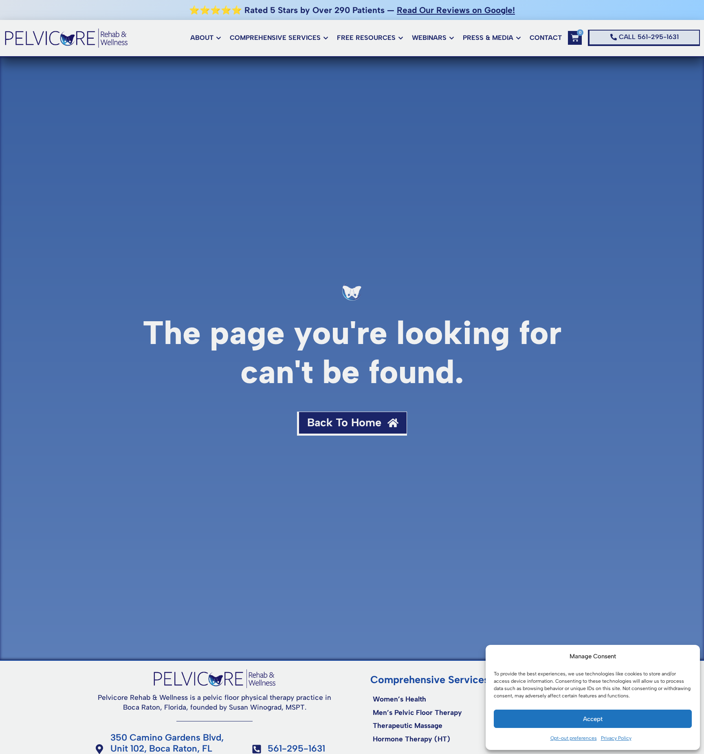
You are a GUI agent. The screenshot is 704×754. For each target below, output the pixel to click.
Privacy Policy (616, 738)
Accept (593, 719)
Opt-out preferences (573, 738)
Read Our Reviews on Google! (456, 10)
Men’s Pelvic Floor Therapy (417, 712)
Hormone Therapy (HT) (411, 739)
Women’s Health (399, 699)
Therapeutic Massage (407, 725)
